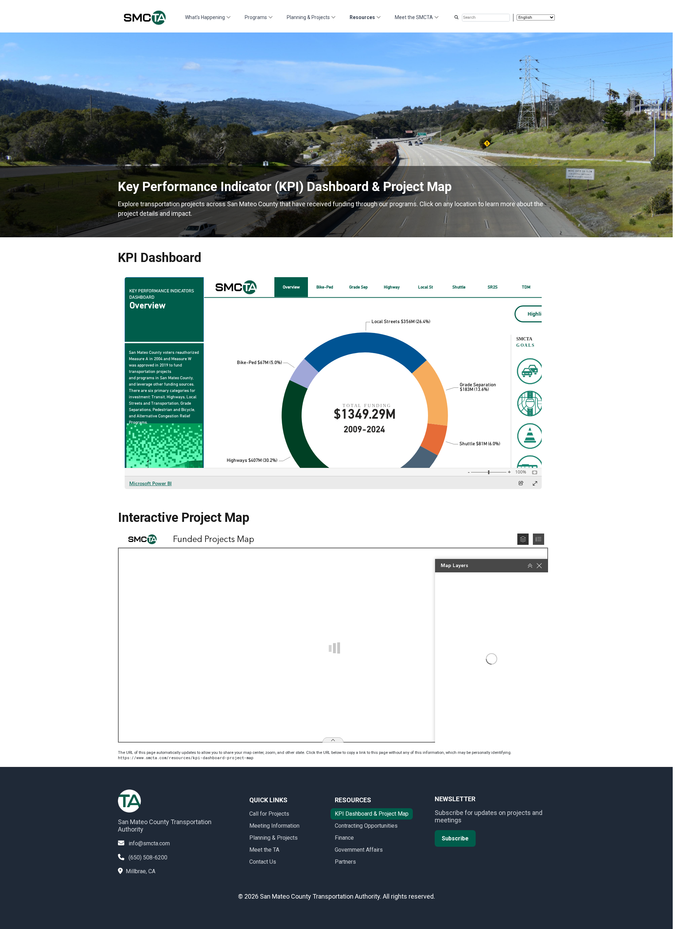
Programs (256, 17)
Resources (362, 17)
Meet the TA (264, 849)
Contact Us (262, 861)
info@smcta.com (149, 843)
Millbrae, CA (140, 871)
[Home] (148, 17)
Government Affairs (359, 849)
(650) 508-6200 (148, 857)
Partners (345, 861)
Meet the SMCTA (414, 17)
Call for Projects (269, 813)
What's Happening (205, 17)
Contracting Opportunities (366, 825)
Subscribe (455, 838)
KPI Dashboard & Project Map (372, 813)
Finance (344, 837)
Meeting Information (274, 825)
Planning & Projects (308, 17)
